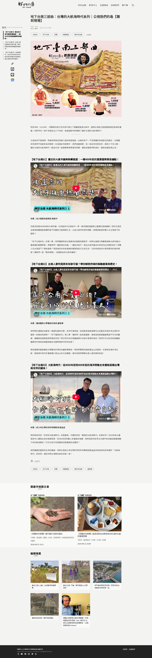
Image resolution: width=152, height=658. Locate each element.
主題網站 (104, 5)
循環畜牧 (87, 540)
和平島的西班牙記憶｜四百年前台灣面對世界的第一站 (107, 586)
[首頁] (26, 4)
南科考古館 (78, 34)
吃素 (94, 540)
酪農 (33, 540)
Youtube (22, 654)
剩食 (80, 540)
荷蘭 (55, 34)
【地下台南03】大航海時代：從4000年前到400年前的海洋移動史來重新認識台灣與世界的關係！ (13, 55)
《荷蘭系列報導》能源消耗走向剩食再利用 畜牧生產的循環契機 (99, 534)
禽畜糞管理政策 (68, 537)
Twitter (32, 654)
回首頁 (125, 649)
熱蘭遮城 (66, 34)
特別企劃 (82, 5)
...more (88, 34)
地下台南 (46, 34)
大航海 (35, 34)
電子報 (125, 5)
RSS (36, 654)
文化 (32, 28)
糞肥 (45, 537)
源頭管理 (57, 537)
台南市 (37, 461)
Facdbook (18, 654)
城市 (36, 28)
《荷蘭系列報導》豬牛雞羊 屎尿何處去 (47, 533)
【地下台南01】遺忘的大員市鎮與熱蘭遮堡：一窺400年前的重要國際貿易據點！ (13, 35)
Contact (25, 654)
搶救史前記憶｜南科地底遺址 (42, 618)
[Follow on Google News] (12, 80)
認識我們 (115, 5)
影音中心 (93, 5)
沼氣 (50, 537)
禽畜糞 (39, 537)
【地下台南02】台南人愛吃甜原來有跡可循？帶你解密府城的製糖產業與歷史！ (13, 45)
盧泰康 (89, 469)
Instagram (29, 654)
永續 (99, 540)
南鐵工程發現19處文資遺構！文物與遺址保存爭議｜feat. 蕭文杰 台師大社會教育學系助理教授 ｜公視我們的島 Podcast (75, 622)
